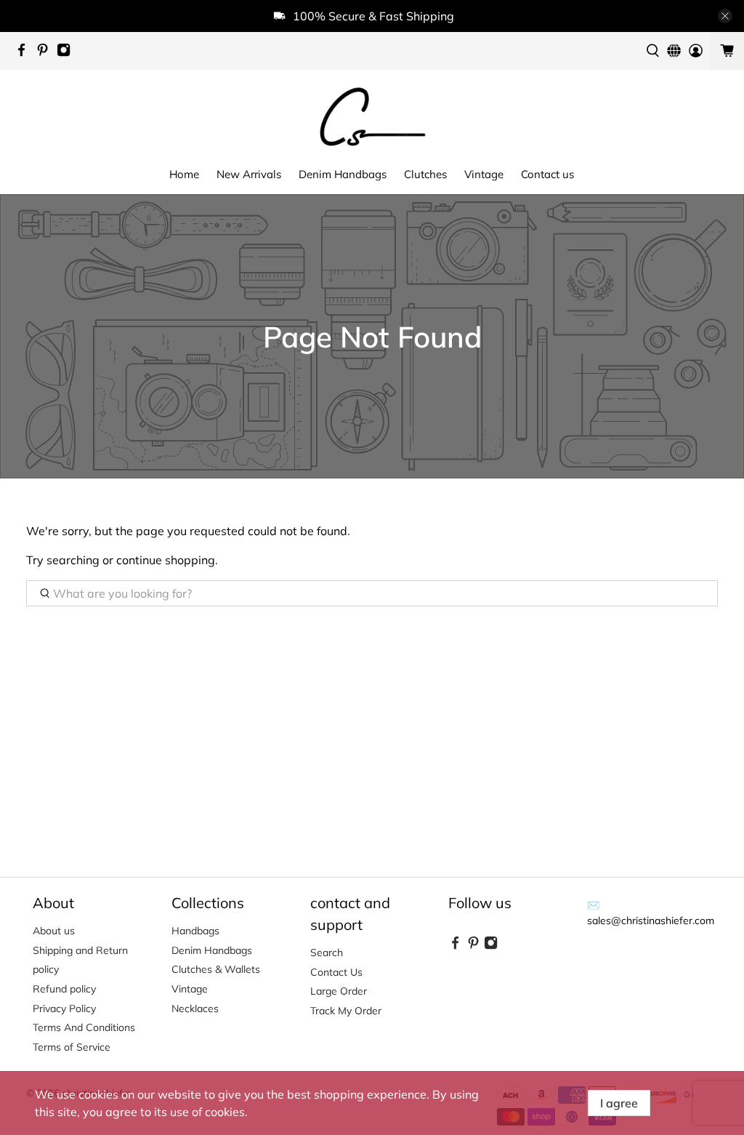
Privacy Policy (64, 1008)
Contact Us (336, 972)
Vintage (484, 174)
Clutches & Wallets (215, 969)
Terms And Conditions (84, 1027)
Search (326, 952)
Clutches (425, 174)
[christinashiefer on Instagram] (67, 53)
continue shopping (165, 560)
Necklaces (195, 1008)
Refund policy (64, 988)
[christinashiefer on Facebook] (25, 53)
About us (54, 930)
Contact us (547, 174)
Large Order (338, 991)
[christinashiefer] (372, 116)
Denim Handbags (343, 174)
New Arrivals (249, 174)
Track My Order (345, 1010)
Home (184, 174)
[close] (725, 16)
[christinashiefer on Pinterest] (46, 53)
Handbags (195, 930)
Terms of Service (71, 1047)
